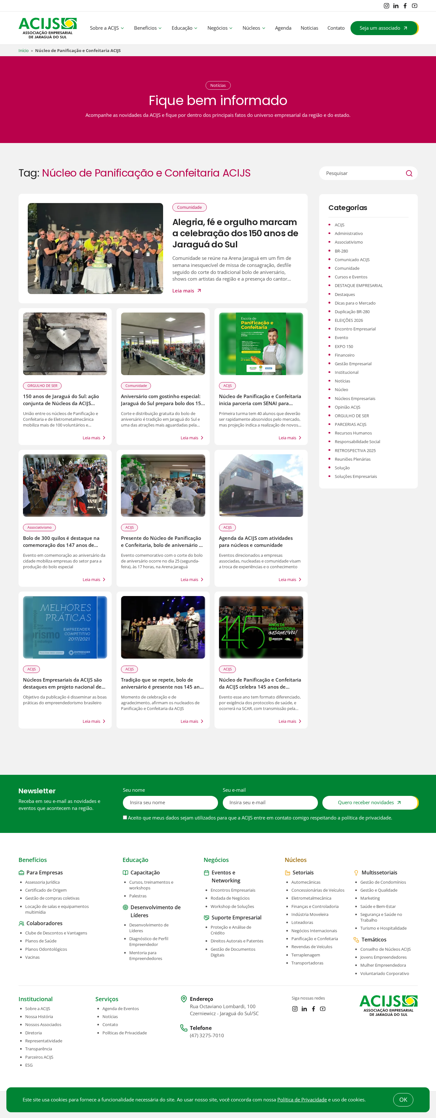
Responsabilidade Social (357, 441)
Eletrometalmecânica (311, 898)
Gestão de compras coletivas (52, 898)
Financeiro (345, 355)
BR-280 (341, 251)
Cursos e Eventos (351, 277)
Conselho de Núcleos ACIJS (385, 949)
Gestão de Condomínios (383, 882)
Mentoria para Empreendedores (145, 955)
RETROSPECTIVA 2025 (355, 450)
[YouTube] (414, 6)
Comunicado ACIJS (352, 259)
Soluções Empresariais (356, 476)
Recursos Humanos (353, 433)
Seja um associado (380, 28)
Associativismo (39, 527)
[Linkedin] (396, 6)
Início (24, 50)
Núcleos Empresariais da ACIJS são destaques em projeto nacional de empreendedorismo (62, 687)
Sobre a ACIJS (104, 28)
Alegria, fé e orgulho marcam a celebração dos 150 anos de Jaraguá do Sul (235, 233)
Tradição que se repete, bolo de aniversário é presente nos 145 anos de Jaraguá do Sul (163, 687)
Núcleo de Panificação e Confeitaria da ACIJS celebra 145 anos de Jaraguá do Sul (260, 687)
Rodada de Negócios (230, 898)
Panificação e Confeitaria (314, 938)
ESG (29, 1065)
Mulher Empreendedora (383, 965)
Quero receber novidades (366, 802)
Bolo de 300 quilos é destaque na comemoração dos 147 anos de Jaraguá (61, 545)
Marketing (370, 898)
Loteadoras (302, 922)
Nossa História (39, 1016)
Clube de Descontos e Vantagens (56, 933)
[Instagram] (386, 6)
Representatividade (43, 1041)
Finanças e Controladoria (315, 906)
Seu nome (134, 790)
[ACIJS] (48, 28)
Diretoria (33, 1033)
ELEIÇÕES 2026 (349, 320)
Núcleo (341, 389)
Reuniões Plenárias (353, 459)
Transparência (38, 1049)
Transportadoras (307, 963)
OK (403, 1099)
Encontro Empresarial (355, 329)
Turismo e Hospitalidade (383, 928)
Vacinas (32, 957)
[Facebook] (405, 6)
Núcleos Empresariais (355, 398)
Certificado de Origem (46, 890)
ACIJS (227, 385)
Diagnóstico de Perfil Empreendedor (148, 941)
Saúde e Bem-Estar (378, 906)
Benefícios (145, 28)
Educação (182, 28)
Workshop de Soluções (232, 906)
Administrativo (349, 233)
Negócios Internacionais (314, 930)
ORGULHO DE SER (42, 385)
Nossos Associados (43, 1024)
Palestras (138, 896)
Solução (342, 468)
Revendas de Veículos (311, 946)
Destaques (345, 294)
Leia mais (183, 291)
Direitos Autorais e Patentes (237, 941)
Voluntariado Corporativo (384, 973)
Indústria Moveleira (309, 914)
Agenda (283, 28)
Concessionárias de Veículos (317, 890)
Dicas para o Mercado (355, 303)
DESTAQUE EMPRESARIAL (359, 285)
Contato (336, 28)
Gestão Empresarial (353, 363)
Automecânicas (305, 882)
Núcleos (251, 28)
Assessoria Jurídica (42, 882)
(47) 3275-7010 (207, 1035)
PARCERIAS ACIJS (350, 424)
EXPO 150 (344, 346)
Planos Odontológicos (46, 949)
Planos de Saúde (40, 941)
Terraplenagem (305, 955)
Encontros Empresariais (233, 890)
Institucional (346, 372)
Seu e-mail (234, 790)
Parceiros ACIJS (39, 1057)
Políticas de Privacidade (124, 1033)
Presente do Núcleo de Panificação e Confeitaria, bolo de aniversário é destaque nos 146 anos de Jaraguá (161, 545)
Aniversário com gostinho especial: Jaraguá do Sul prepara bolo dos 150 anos (162, 403)
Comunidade (189, 207)
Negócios (217, 28)
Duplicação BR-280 (352, 311)
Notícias (309, 28)
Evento (341, 337)
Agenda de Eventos (120, 1008)
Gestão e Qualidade (378, 890)
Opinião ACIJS (347, 407)
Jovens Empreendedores (383, 957)
